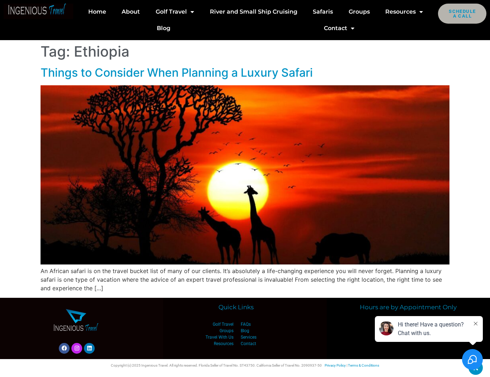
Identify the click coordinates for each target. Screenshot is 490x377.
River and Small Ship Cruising (253, 11)
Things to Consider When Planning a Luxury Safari (177, 73)
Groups (359, 11)
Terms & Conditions (363, 365)
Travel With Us (220, 337)
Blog (163, 28)
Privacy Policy (335, 365)
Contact (335, 28)
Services (248, 337)
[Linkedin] (89, 348)
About (131, 11)
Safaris (323, 11)
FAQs (246, 324)
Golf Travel (171, 11)
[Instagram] (76, 348)
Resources (400, 11)
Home (97, 11)
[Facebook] (64, 348)
